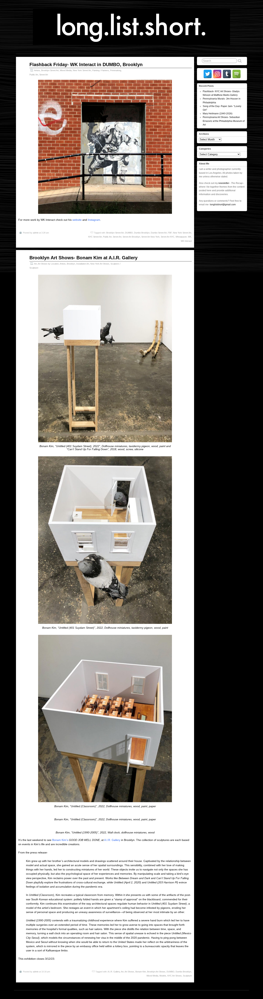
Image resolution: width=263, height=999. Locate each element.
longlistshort (135, 994)
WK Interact (186, 241)
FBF (170, 233)
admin (36, 233)
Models (162, 976)
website (77, 219)
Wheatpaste (181, 237)
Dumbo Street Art (159, 233)
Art (35, 264)
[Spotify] (236, 74)
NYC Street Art (95, 237)
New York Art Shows (99, 264)
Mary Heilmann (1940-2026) (217, 113)
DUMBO (129, 233)
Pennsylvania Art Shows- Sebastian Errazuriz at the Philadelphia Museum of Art (224, 121)
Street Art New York (150, 237)
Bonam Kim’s (60, 839)
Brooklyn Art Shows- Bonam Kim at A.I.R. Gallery (83, 257)
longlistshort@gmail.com (223, 204)
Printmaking (115, 70)
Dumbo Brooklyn (142, 233)
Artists (37, 70)
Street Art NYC (167, 237)
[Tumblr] (227, 74)
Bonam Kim (140, 971)
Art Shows (129, 971)
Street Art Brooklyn (131, 237)
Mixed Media (66, 70)
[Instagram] (217, 74)
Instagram (94, 219)
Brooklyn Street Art (50, 70)
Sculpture (187, 976)
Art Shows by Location (48, 264)
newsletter (223, 183)
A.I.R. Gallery (112, 839)
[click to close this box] (244, 86)
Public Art (33, 74)
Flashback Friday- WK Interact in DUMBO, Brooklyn (86, 64)
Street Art (43, 74)
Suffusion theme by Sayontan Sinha (230, 994)
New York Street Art (82, 70)
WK (189, 237)
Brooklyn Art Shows (156, 971)
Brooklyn (71, 264)
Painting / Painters (100, 70)
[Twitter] (207, 74)
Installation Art (82, 264)
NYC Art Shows (174, 976)
